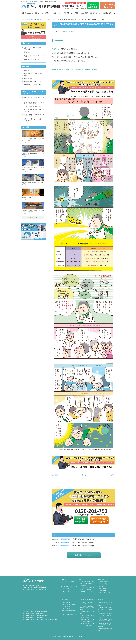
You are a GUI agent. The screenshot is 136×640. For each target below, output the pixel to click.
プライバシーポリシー (104, 592)
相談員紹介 (101, 586)
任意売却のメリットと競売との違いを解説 (34, 74)
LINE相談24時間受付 (92, 5)
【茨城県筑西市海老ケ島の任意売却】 (74, 539)
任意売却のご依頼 (68, 31)
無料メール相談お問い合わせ (107, 5)
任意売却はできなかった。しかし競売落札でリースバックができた (105, 624)
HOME (64, 579)
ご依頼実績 (66, 588)
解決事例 (66, 13)
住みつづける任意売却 (43, 5)
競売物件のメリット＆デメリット (33, 59)
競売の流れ (27, 52)
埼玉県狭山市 (56, 49)
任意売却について (27, 13)
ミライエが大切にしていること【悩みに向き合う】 (34, 115)
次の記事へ (111, 475)
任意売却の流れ (28, 78)
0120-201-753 (74, 6)
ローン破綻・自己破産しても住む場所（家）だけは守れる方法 (34, 102)
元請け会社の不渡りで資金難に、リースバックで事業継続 (105, 609)
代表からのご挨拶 (103, 584)
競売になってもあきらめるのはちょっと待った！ (34, 56)
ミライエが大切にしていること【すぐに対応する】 (34, 119)
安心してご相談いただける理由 (32, 106)
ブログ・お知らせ (103, 590)
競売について (39, 13)
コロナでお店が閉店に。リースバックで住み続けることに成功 (105, 604)
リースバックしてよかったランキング (34, 98)
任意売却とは (27, 70)
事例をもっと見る (33, 217)
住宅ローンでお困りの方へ (53, 13)
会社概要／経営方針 (104, 581)
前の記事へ (55, 475)
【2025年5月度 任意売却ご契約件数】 (74, 546)
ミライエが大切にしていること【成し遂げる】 (34, 110)
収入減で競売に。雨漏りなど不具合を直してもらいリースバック (105, 615)
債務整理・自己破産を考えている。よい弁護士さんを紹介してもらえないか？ (77, 69)
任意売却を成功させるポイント (32, 81)
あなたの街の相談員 (104, 588)
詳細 (25, 142)
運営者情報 (93, 13)
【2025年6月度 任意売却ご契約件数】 (74, 542)
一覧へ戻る (83, 475)
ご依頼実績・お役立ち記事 (79, 13)
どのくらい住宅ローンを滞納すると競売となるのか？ (34, 48)
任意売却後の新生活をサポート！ (33, 84)
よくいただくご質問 (105, 13)
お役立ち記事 (66, 591)
